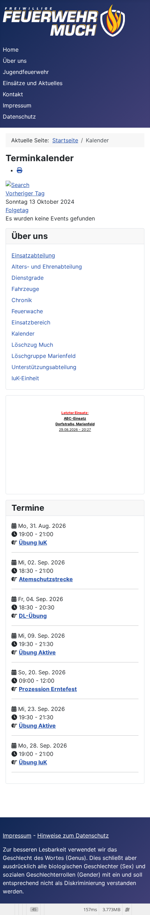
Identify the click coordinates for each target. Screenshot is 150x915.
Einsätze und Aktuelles (32, 83)
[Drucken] (19, 170)
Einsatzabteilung (33, 255)
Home (10, 49)
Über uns (15, 60)
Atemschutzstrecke (46, 579)
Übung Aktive (37, 652)
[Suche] (17, 184)
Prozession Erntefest (48, 688)
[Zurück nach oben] (137, 902)
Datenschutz (19, 116)
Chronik (22, 300)
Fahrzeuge (25, 288)
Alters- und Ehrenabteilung (47, 266)
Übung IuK (33, 542)
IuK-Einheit (25, 378)
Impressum (17, 105)
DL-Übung (33, 615)
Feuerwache (27, 311)
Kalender (23, 333)
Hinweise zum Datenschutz (73, 835)
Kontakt (13, 94)
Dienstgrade (28, 277)
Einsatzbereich (31, 322)
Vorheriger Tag (25, 193)
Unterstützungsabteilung (44, 366)
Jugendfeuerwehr (26, 71)
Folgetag (17, 210)
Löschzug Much (32, 344)
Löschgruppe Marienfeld (44, 355)
